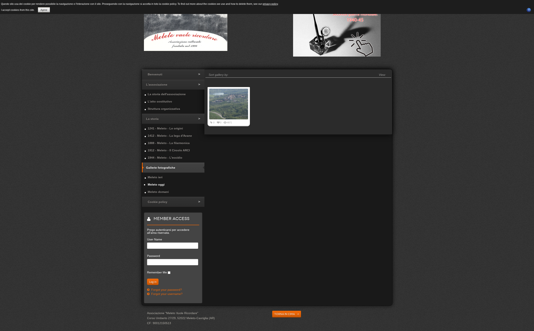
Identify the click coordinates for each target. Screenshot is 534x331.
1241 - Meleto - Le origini (165, 128)
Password (153, 256)
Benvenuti (155, 74)
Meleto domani (158, 191)
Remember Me (157, 272)
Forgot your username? (166, 294)
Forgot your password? (166, 289)
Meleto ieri (155, 177)
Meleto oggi (156, 184)
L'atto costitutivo (160, 101)
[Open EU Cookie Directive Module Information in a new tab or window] (529, 9)
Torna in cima (284, 314)
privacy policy (270, 4)
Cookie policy (157, 201)
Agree (43, 10)
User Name (154, 239)
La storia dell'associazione (167, 94)
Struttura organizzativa (164, 108)
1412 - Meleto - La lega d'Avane (170, 135)
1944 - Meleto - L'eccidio (165, 157)
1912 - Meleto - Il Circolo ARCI (169, 150)
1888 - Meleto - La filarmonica (169, 143)
